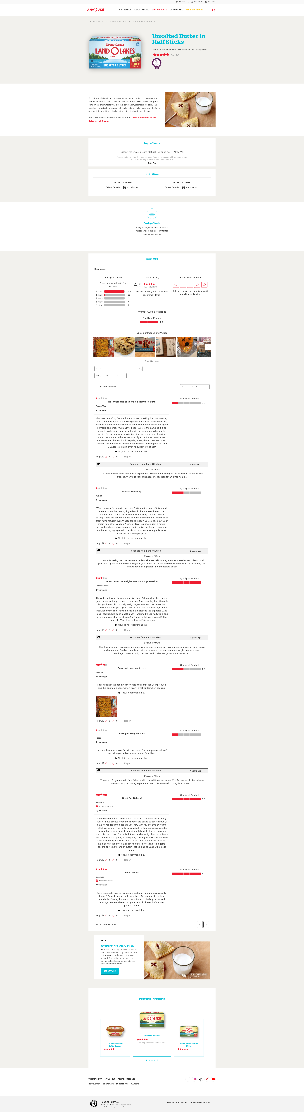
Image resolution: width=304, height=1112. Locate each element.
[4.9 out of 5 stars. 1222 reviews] (115, 1049)
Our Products (159, 10)
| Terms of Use (120, 1107)
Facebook (187, 1079)
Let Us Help (109, 1079)
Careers (135, 1084)
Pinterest (206, 1079)
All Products (96, 21)
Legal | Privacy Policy (108, 1107)
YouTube (213, 1079)
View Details (113, 187)
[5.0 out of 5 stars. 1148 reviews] (189, 1049)
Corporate (108, 1084)
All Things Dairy (194, 10)
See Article (110, 971)
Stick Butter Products (144, 21)
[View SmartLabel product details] (131, 188)
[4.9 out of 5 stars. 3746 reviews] (152, 1040)
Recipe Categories (126, 1079)
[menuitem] (125, 10)
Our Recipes (125, 10)
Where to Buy (95, 1079)
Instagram (194, 1079)
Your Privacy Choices (176, 1102)
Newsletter (94, 1084)
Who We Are (176, 10)
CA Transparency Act (200, 1102)
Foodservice (122, 1084)
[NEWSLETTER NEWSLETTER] (217, 5)
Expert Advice (141, 10)
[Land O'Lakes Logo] (95, 10)
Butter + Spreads (117, 21)
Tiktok (200, 1079)
